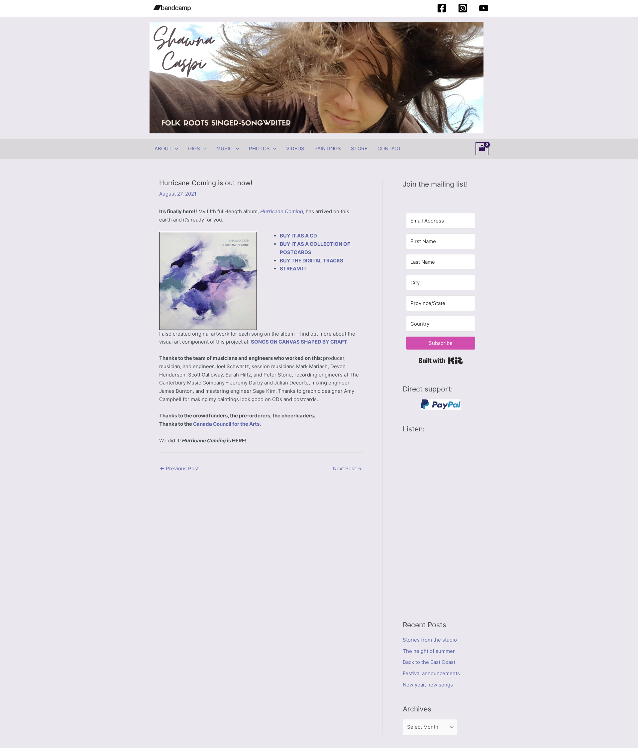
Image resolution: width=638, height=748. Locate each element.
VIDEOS (295, 148)
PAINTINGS (327, 148)
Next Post (347, 468)
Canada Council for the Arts (226, 424)
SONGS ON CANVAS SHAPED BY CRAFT (299, 342)
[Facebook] (442, 8)
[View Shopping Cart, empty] (482, 148)
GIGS (194, 148)
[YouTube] (483, 8)
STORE (359, 148)
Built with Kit (441, 361)
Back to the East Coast (429, 662)
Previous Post (179, 468)
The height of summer (429, 651)
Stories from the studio (430, 640)
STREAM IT (293, 268)
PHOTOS (259, 148)
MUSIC (224, 148)
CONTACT (389, 148)
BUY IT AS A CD (298, 235)
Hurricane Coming (281, 211)
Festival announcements (431, 673)
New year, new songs (428, 684)
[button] (175, 149)
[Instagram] (463, 8)
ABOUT (163, 148)
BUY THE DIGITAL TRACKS (311, 260)
